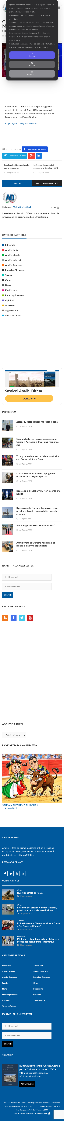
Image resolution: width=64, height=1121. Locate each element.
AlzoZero (10, 305)
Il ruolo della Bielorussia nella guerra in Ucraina (16, 166)
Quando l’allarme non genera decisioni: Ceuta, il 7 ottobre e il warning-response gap (37, 441)
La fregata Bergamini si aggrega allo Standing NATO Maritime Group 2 (45, 168)
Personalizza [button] (32, 74)
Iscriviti (8, 595)
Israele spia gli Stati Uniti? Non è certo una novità (38, 492)
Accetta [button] (32, 56)
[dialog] (32, 40)
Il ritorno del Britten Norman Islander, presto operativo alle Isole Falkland (37, 909)
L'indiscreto (11, 290)
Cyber (8, 280)
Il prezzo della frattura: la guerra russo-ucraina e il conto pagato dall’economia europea (37, 511)
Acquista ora (27, 1084)
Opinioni (9, 300)
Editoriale (10, 245)
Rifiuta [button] (32, 65)
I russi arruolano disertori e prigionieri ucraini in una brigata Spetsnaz (36, 475)
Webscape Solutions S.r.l (37, 1113)
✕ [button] (54, 4)
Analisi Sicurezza (13, 265)
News (8, 285)
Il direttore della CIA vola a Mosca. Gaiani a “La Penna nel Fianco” (38, 924)
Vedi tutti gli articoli (22, 207)
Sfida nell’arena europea (20, 805)
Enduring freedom (14, 295)
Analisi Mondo (12, 255)
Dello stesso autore (47, 183)
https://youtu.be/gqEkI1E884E (21, 123)
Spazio (8, 275)
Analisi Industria (13, 260)
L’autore (17, 183)
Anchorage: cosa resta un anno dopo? (35, 525)
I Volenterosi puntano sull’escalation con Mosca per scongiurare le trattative (38, 940)
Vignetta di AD (12, 310)
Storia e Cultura (13, 315)
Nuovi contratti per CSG (30, 892)
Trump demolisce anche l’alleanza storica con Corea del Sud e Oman (37, 458)
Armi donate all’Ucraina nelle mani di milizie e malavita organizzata (35, 544)
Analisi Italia (11, 250)
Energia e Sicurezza (15, 270)
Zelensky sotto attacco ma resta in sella (37, 421)
